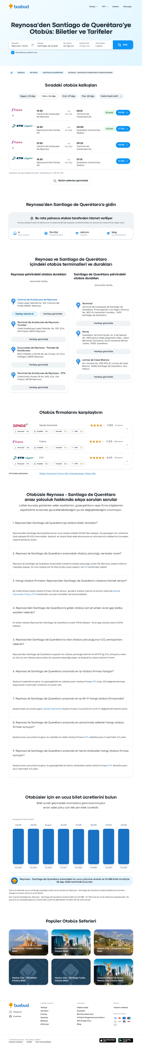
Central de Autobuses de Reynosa (37, 300)
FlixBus (42, 473)
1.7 (81, 447)
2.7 (46, 447)
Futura (42, 442)
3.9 (65, 431)
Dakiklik (40, 431)
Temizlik (59, 431)
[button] (32, 45)
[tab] (28, 96)
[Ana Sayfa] (11, 72)
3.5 (81, 431)
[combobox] (20, 45)
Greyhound (51, 473)
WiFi (76, 431)
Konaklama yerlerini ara (26, 52)
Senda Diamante (48, 425)
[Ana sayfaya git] (19, 6)
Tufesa (88, 473)
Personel (20, 431)
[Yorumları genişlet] (127, 428)
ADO (66, 473)
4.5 (27, 431)
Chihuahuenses (76, 473)
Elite (94, 473)
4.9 (27, 464)
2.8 (81, 464)
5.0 (65, 464)
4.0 (27, 447)
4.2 (46, 431)
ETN (41, 458)
